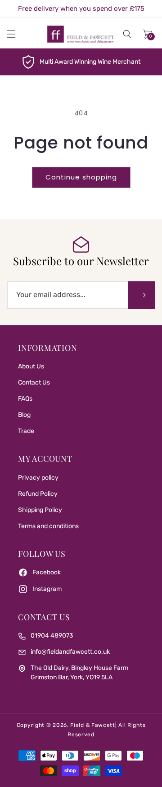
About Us (31, 366)
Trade (26, 431)
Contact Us (34, 382)
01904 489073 (52, 635)
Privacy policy (38, 477)
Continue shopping (81, 177)
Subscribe (141, 295)
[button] (11, 34)
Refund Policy (38, 494)
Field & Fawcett (92, 725)
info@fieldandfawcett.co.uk (70, 652)
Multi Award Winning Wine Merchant (90, 62)
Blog (24, 415)
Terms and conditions (48, 526)
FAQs (25, 398)
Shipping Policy (40, 510)
